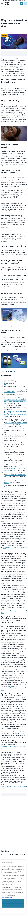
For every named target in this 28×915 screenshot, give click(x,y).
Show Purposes (12, 909)
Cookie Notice (10, 884)
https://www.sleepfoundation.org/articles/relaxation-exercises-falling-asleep (15, 424)
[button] (18, 3)
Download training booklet (8, 326)
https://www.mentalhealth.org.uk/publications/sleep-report (15, 390)
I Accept (13, 901)
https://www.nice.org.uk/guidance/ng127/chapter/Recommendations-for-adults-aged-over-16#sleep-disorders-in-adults (15, 413)
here (13, 371)
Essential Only (12, 905)
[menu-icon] (2, 3)
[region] (13, 887)
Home (2, 16)
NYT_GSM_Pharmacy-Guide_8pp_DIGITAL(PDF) (15, 854)
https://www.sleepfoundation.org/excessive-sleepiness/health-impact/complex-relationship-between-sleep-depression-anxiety (15, 400)
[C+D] (7, 3)
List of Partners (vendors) (6, 897)
